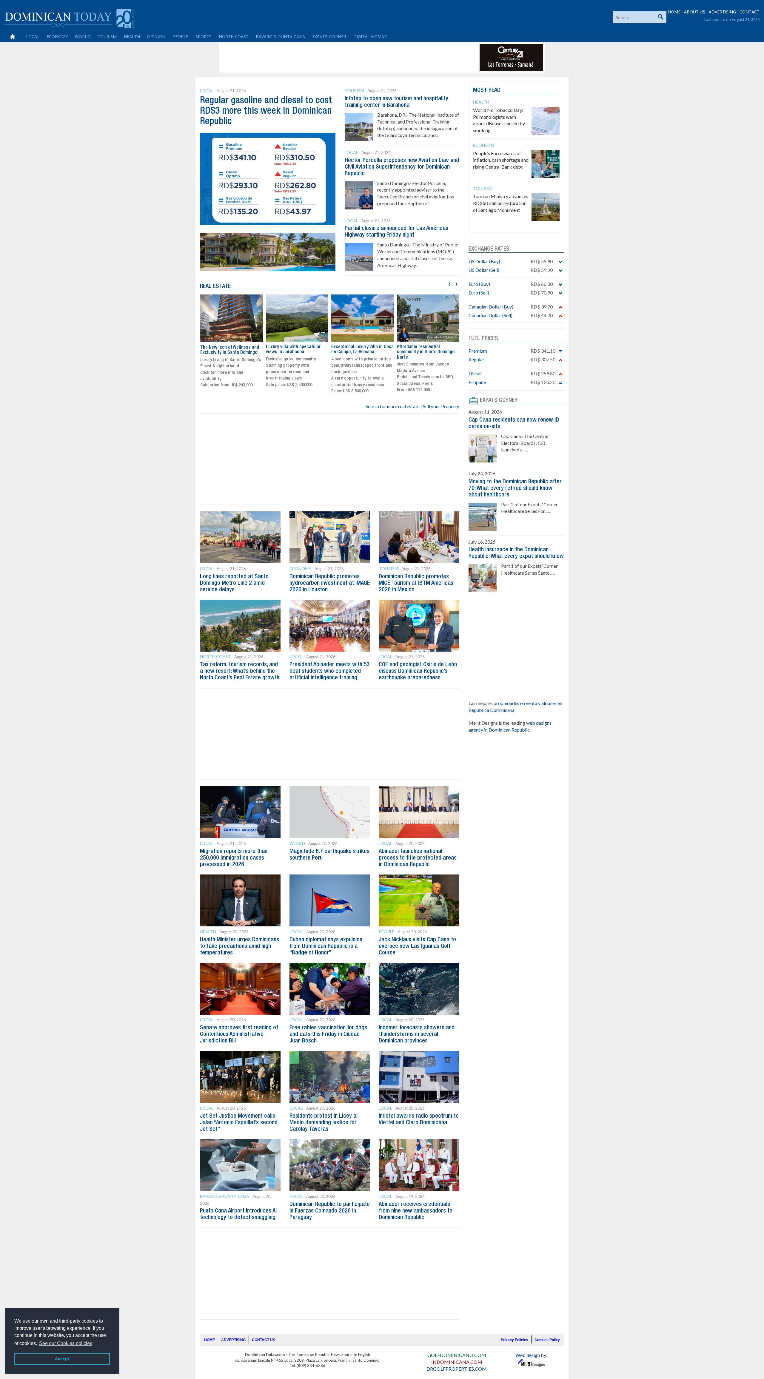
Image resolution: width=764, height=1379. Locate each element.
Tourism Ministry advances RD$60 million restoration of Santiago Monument (500, 203)
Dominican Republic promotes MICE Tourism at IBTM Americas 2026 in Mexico (416, 583)
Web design (527, 1355)
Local (32, 36)
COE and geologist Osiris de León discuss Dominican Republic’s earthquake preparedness (418, 671)
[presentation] (449, 283)
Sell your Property (441, 406)
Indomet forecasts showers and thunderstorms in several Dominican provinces (417, 1034)
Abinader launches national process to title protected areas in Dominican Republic (418, 858)
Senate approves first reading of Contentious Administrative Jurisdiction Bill (239, 1034)
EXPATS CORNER (498, 400)
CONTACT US (263, 1340)
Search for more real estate (393, 406)
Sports (203, 36)
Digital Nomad (370, 36)
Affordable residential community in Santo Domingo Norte (426, 352)
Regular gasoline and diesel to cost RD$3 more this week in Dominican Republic (266, 111)
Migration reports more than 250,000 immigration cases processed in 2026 (233, 858)
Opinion (156, 36)
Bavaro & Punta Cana (280, 36)
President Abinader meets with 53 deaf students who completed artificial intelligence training (329, 671)
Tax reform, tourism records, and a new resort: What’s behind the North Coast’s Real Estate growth (239, 671)
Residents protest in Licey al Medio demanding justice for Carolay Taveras (323, 1122)
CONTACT (750, 12)
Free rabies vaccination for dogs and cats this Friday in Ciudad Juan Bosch (328, 1034)
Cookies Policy (547, 1340)
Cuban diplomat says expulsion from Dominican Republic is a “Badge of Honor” (325, 946)
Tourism (107, 36)
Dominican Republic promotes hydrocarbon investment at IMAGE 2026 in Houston (329, 583)
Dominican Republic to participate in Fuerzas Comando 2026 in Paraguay (329, 1211)
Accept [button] (62, 1358)
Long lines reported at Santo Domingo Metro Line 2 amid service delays (234, 583)
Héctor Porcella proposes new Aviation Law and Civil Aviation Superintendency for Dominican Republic (402, 167)
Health (132, 36)
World (82, 36)
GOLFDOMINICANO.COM (456, 1355)
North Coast (234, 36)
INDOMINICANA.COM (456, 1362)
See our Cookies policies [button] (65, 1343)
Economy (57, 36)
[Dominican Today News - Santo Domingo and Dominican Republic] (69, 18)
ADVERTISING (722, 12)
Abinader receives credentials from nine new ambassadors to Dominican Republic (415, 1211)
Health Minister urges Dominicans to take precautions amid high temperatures (239, 946)
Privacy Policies (514, 1340)
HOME (674, 12)
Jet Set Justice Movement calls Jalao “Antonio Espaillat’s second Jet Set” (239, 1122)
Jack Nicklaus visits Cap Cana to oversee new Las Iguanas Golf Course (417, 946)
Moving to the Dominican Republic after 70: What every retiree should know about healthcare (515, 488)
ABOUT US (694, 12)
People (180, 36)
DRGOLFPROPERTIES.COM (456, 1369)
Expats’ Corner (329, 36)
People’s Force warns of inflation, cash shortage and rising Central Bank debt (501, 160)
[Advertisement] (329, 57)
